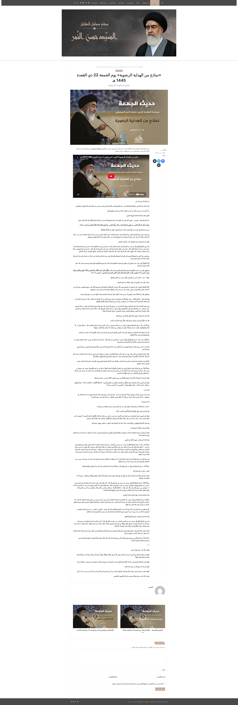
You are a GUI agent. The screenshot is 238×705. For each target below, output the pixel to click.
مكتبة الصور (121, 3)
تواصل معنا (94, 3)
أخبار (162, 3)
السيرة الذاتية (103, 3)
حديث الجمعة (154, 3)
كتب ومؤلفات (145, 3)
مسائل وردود (130, 3)
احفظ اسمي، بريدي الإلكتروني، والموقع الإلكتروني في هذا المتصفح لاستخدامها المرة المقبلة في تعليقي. (138, 684)
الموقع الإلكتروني (112, 677)
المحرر (162, 150)
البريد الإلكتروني (160, 677)
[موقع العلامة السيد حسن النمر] (119, 32)
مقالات (137, 3)
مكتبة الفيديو (112, 3)
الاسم (163, 670)
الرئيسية (139, 67)
